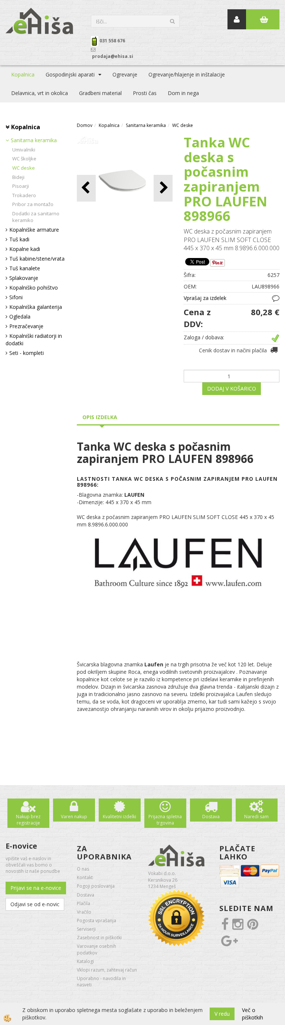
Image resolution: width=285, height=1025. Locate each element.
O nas (83, 869)
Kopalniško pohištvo (33, 287)
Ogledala (19, 316)
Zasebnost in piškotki (99, 937)
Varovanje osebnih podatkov (96, 949)
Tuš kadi (19, 239)
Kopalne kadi (24, 248)
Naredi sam (256, 816)
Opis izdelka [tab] (99, 417)
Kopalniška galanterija (35, 306)
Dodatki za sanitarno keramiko (35, 217)
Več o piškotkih (252, 1013)
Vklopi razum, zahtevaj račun (107, 970)
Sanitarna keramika (34, 140)
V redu (222, 1013)
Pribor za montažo (32, 204)
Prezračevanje (26, 326)
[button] (163, 188)
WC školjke (24, 158)
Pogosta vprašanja (96, 920)
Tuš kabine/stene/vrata (37, 258)
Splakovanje (23, 277)
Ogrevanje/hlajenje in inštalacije (186, 74)
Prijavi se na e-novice (35, 887)
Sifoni (16, 297)
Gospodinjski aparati (70, 74)
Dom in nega (183, 93)
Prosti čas (145, 93)
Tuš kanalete (24, 268)
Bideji (18, 177)
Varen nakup (74, 816)
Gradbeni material (100, 93)
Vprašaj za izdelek (205, 297)
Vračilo (84, 912)
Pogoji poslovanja (96, 886)
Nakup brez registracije (28, 819)
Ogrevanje (124, 74)
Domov (84, 125)
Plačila (83, 903)
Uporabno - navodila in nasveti (101, 981)
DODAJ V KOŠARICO (231, 388)
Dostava (211, 816)
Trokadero (24, 195)
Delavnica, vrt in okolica (39, 93)
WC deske (23, 167)
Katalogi (85, 961)
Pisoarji (20, 186)
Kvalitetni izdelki (119, 816)
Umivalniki (23, 149)
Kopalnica (23, 74)
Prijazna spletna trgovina (165, 819)
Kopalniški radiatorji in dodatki (34, 339)
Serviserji (86, 929)
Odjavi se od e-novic (34, 904)
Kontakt (85, 877)
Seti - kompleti (26, 352)
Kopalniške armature (34, 229)
